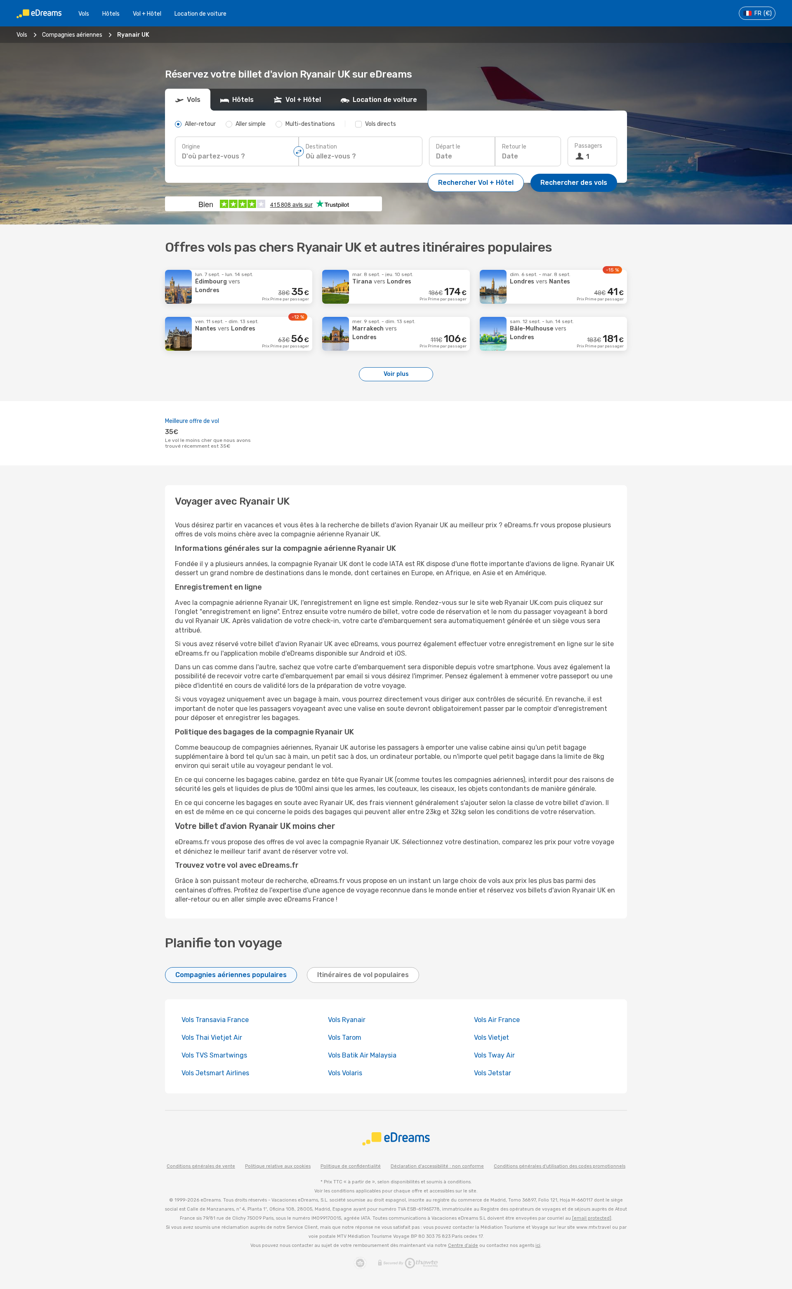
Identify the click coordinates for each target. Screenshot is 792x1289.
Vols (83, 13)
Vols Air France (497, 1020)
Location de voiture (200, 13)
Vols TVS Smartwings (214, 1055)
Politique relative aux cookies (278, 1166)
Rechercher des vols (573, 183)
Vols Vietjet (491, 1037)
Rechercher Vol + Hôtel (476, 183)
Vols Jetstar (492, 1073)
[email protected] (591, 1218)
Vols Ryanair (346, 1020)
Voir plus (396, 374)
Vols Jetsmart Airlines (215, 1073)
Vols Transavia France (215, 1020)
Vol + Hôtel (147, 13)
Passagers (588, 145)
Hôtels (111, 13)
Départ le (448, 146)
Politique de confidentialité (351, 1166)
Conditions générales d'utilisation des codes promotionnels (559, 1166)
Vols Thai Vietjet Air (212, 1037)
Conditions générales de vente (201, 1166)
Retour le (514, 146)
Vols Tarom (344, 1037)
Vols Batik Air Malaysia (362, 1055)
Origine (191, 146)
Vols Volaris (345, 1073)
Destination (321, 146)
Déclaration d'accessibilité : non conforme (437, 1166)
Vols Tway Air (494, 1055)
